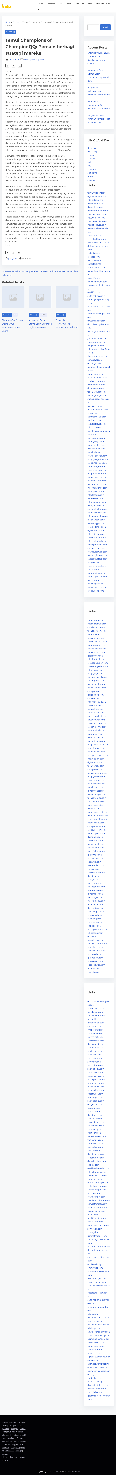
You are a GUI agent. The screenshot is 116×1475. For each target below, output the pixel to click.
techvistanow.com (96, 709)
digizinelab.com (94, 762)
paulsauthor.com (95, 406)
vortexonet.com (95, 1033)
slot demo (92, 173)
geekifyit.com (93, 292)
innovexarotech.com (97, 566)
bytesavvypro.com (96, 523)
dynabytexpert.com (96, 876)
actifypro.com (93, 1111)
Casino (43, 314)
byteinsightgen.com (96, 527)
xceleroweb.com (95, 961)
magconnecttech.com (98, 1225)
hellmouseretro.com (97, 377)
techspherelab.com (96, 798)
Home (8, 22)
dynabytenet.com (95, 791)
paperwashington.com (98, 1317)
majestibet (9, 1451)
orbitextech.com (95, 1222)
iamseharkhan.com (96, 239)
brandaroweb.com (96, 968)
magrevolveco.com (96, 562)
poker (90, 176)
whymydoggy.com (96, 193)
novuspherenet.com (97, 929)
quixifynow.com (94, 855)
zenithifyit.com (94, 1062)
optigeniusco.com (96, 1076)
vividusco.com (94, 1054)
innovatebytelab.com (97, 666)
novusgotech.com (96, 886)
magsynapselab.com (97, 463)
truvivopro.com (94, 1051)
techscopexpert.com (97, 477)
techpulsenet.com (96, 751)
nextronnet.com (95, 890)
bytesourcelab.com (96, 844)
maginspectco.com (96, 587)
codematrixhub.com (97, 509)
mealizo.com (93, 257)
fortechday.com (94, 1392)
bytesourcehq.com (96, 684)
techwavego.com (95, 766)
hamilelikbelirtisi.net (96, 1136)
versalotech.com (95, 1140)
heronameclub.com (96, 417)
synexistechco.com (96, 1047)
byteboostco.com (95, 737)
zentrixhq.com (94, 869)
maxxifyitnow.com (96, 851)
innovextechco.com (96, 723)
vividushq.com (94, 919)
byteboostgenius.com (97, 815)
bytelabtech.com (95, 638)
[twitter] (13, 65)
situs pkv (91, 158)
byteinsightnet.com (96, 688)
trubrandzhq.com (95, 1090)
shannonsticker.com (97, 221)
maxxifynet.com (95, 1037)
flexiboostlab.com (95, 1126)
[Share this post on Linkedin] (20, 65)
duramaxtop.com (95, 388)
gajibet (4, 1454)
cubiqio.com (93, 1165)
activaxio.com (93, 1150)
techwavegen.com (96, 520)
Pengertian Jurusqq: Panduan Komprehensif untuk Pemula (98, 119)
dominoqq (11, 1444)
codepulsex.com (95, 769)
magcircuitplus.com (96, 573)
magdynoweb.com (96, 776)
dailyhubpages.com (96, 1278)
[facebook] (7, 65)
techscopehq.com (96, 833)
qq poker (5, 1429)
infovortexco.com (95, 759)
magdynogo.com (95, 591)
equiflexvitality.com (96, 1264)
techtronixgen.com (96, 466)
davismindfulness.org (97, 1385)
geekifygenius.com (96, 1218)
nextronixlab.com (95, 865)
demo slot (92, 148)
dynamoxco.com (95, 894)
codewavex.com (95, 734)
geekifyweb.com (95, 656)
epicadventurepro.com (98, 1182)
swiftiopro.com (94, 1133)
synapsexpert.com (96, 950)
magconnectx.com (96, 1346)
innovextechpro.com (97, 470)
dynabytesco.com (96, 1154)
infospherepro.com (96, 1172)
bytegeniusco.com (96, 505)
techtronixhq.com (95, 620)
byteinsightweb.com (97, 456)
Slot (15, 314)
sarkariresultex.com (96, 253)
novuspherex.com (96, 1079)
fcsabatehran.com (96, 381)
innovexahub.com (96, 1040)
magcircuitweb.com (96, 473)
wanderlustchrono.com (98, 1200)
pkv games (13, 258)
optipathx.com (94, 862)
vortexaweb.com (95, 1072)
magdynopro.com (95, 491)
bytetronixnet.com (96, 580)
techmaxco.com (95, 1143)
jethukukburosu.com (97, 338)
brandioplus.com (95, 904)
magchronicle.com (96, 445)
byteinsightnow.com (97, 555)
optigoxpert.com (95, 1104)
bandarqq (92, 151)
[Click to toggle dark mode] (39, 10)
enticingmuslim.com (97, 363)
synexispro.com (94, 1349)
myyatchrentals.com (97, 282)
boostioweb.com (95, 1012)
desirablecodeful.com (97, 409)
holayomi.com (94, 1353)
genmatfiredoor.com (97, 1236)
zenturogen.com (95, 897)
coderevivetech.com (97, 559)
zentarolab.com (94, 954)
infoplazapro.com (95, 495)
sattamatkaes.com (96, 296)
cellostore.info (94, 264)
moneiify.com (93, 278)
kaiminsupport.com (96, 214)
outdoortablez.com (96, 424)
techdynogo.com (95, 441)
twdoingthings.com (96, 395)
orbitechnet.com (95, 933)
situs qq (91, 155)
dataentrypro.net (95, 207)
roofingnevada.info (96, 1342)
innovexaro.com (95, 840)
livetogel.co (93, 1232)
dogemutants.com (96, 385)
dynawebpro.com (95, 908)
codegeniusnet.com (97, 677)
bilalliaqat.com (94, 1328)
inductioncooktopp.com (98, 1335)
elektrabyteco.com (96, 741)
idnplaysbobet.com (96, 1282)
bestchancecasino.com (98, 1325)
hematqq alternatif (18, 1435)
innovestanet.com (96, 872)
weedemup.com (95, 1321)
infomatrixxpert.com (96, 702)
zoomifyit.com (94, 972)
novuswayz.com (95, 1108)
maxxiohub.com (95, 1065)
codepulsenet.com (96, 826)
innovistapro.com (95, 1122)
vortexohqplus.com (96, 1129)
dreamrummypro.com (97, 210)
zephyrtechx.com (95, 1101)
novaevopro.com (95, 1083)
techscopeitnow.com (97, 576)
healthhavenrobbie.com (98, 1246)
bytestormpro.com (96, 1197)
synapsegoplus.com (97, 819)
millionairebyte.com (96, 1388)
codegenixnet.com (96, 548)
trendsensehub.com (97, 1207)
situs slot (10, 1432)
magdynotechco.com (97, 645)
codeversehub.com (96, 805)
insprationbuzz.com (96, 225)
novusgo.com (93, 1193)
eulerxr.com (93, 1214)
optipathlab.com (95, 1019)
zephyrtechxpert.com (97, 755)
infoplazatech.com (96, 659)
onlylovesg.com (95, 1268)
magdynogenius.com (97, 459)
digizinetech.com (95, 530)
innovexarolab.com (96, 537)
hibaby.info (92, 1314)
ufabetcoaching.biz (96, 1381)
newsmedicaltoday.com (98, 1339)
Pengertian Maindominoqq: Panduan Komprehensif (67, 323)
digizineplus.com (95, 837)
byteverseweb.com (96, 808)
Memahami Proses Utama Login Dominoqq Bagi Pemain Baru (40, 323)
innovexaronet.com (96, 705)
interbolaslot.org (95, 200)
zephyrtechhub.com (97, 943)
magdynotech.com (96, 830)
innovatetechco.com (97, 488)
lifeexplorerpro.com (96, 1189)
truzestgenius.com (96, 748)
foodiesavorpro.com (97, 1175)
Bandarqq (17, 22)
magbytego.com (95, 673)
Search (90, 22)
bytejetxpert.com (95, 584)
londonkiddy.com (95, 1378)
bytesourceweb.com (97, 552)
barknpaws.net (94, 260)
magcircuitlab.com (96, 730)
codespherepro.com (97, 544)
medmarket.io (94, 420)
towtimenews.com (96, 321)
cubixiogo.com (94, 926)
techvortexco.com (96, 652)
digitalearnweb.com (96, 196)
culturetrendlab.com (97, 1204)
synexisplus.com (95, 1030)
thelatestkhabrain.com (98, 242)
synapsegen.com (95, 911)
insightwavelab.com (97, 1186)
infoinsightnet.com (96, 680)
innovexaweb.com (96, 901)
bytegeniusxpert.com (97, 663)
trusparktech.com (95, 1086)
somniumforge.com (96, 342)
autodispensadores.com (98, 1332)
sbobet (22, 1429)
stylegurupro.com (95, 1158)
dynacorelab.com (95, 1044)
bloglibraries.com (95, 345)
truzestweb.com (95, 947)
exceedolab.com (95, 1147)
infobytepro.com (95, 670)
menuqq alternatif (9, 1422)
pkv (89, 166)
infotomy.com (94, 427)
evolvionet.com (94, 1026)
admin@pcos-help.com (34, 60)
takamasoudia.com (96, 392)
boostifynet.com (95, 1094)
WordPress (75, 1471)
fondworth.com (94, 235)
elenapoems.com (95, 374)
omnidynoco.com (95, 940)
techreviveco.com (96, 784)
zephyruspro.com (95, 858)
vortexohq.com (94, 1179)
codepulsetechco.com (98, 691)
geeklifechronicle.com (98, 1168)
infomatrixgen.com (96, 534)
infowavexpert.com (96, 502)
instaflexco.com (95, 1118)
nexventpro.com (95, 1097)
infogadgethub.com (96, 624)
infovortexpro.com (96, 569)
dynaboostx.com (95, 1115)
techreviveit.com (95, 498)
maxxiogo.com (94, 883)
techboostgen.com (96, 631)
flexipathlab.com (95, 915)
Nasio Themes (53, 1471)
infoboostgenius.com (97, 516)
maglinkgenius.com (96, 727)
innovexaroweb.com (97, 780)
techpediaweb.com (96, 481)
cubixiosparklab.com (97, 716)
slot (12, 1429)
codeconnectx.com (96, 698)
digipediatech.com (96, 448)
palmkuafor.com (95, 203)
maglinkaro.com (95, 787)
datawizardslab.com (96, 1161)
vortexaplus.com (95, 922)
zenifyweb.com (94, 1229)
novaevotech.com (96, 720)
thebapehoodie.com (97, 356)
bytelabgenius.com (96, 484)
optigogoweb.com (96, 965)
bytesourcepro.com (96, 794)
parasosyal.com (94, 360)
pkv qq (21, 1422)
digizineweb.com (95, 695)
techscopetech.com (97, 773)
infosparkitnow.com (96, 648)
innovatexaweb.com (97, 641)
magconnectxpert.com (98, 744)
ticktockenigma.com (97, 1211)
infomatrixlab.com (96, 801)
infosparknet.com (95, 847)
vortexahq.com (94, 1058)
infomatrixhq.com (95, 712)
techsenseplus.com (96, 512)
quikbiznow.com (95, 958)
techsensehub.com (96, 634)
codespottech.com (96, 438)
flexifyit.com (93, 879)
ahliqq (90, 162)
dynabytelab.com (95, 1023)
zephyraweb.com (95, 1069)
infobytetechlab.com (97, 541)
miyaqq (19, 1451)
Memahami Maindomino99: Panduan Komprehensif (98, 105)
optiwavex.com (94, 936)
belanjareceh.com (96, 218)
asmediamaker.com (96, 267)
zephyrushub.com (96, 1015)
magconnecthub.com (97, 812)
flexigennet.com (95, 413)
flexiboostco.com (95, 1008)
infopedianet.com (95, 823)
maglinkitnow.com (96, 452)
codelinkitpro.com (96, 627)
